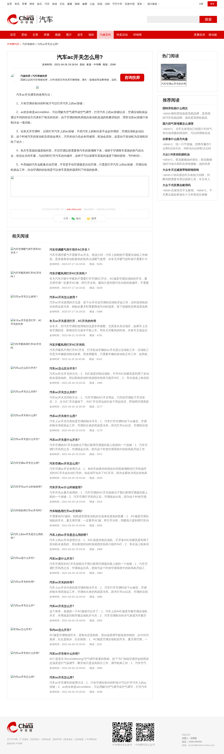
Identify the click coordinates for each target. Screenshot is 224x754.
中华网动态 (91, 739)
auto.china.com (74, 209)
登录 (212, 4)
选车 (80, 34)
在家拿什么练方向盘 (175, 139)
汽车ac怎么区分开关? (63, 368)
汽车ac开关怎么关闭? (63, 392)
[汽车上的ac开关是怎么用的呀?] (27, 534)
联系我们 (35, 739)
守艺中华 (117, 3)
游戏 (54, 3)
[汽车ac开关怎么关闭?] (27, 391)
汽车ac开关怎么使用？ (64, 297)
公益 (92, 3)
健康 (84, 3)
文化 (62, 3)
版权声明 (57, 739)
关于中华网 (12, 739)
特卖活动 (122, 34)
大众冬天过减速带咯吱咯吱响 (181, 169)
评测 (46, 34)
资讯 (17, 3)
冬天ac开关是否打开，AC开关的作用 (73, 320)
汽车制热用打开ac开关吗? (66, 511)
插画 (77, 3)
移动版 (213, 34)
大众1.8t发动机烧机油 (176, 154)
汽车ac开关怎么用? (48, 44)
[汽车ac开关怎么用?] (27, 676)
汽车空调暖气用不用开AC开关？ (70, 249)
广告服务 (24, 739)
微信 (78, 218)
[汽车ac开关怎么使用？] (27, 296)
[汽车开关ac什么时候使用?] (27, 486)
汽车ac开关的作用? (62, 582)
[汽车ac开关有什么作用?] (27, 653)
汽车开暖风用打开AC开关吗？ (68, 273)
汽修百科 (105, 34)
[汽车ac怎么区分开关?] (27, 367)
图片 (69, 34)
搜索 (208, 19)
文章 (35, 34)
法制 (107, 3)
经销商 (137, 34)
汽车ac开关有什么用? (63, 415)
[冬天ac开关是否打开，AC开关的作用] (27, 320)
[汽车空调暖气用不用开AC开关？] (27, 249)
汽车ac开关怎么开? (62, 606)
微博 (93, 218)
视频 (58, 34)
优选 (99, 3)
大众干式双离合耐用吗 (177, 185)
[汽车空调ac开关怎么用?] (27, 462)
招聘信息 (46, 739)
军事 (24, 3)
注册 (201, 4)
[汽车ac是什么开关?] (27, 558)
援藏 (69, 3)
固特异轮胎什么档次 (175, 108)
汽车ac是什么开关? (62, 558)
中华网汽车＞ (14, 44)
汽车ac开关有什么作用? (65, 653)
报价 (91, 34)
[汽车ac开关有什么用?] (27, 415)
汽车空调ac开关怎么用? (65, 463)
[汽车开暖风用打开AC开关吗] (27, 344)
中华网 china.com (22, 19)
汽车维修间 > (29, 44)
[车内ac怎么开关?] (27, 629)
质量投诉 (199, 34)
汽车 (47, 3)
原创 (24, 34)
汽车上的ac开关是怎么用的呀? (69, 534)
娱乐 (39, 3)
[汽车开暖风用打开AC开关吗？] (27, 272)
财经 (32, 3)
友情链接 (79, 739)
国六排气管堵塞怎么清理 (178, 123)
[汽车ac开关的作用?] (27, 581)
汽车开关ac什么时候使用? (66, 487)
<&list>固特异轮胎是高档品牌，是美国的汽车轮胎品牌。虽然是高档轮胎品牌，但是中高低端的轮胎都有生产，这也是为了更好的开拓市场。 (186, 116)
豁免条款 (68, 739)
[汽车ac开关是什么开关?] (27, 439)
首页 (9, 3)
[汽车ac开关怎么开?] (27, 605)
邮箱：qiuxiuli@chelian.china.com (198, 745)
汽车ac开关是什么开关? (65, 439)
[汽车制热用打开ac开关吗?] (27, 510)
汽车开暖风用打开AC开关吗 (67, 344)
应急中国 (130, 3)
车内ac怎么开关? (60, 629)
